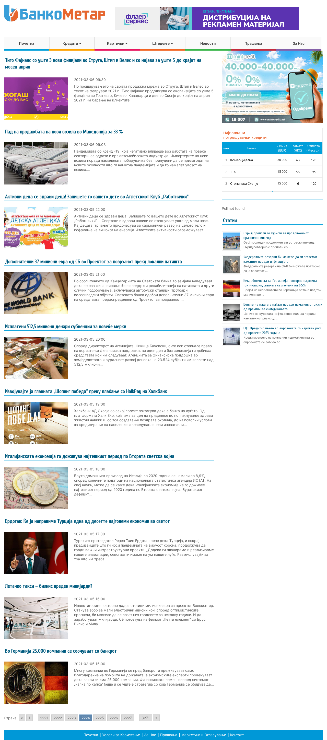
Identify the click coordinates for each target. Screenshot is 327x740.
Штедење (161, 43)
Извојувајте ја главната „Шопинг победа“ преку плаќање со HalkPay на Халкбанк (86, 391)
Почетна (26, 43)
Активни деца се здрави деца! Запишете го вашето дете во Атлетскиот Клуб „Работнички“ (97, 197)
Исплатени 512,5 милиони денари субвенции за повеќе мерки (65, 326)
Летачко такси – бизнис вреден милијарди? (48, 586)
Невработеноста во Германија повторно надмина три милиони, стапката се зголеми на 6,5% (280, 283)
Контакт (237, 735)
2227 (128, 718)
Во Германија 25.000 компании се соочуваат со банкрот (61, 651)
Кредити (71, 43)
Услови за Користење (121, 735)
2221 (44, 718)
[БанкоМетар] (54, 13)
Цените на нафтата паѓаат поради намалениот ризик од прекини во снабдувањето (282, 306)
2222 (58, 718)
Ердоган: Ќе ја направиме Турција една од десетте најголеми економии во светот (87, 521)
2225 (100, 718)
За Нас (299, 43)
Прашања (253, 43)
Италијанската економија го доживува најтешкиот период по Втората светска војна (89, 456)
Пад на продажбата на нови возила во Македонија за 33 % (64, 132)
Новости (208, 43)
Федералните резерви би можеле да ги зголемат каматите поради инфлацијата (280, 259)
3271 (146, 718)
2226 (114, 718)
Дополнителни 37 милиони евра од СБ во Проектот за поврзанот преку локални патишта (93, 261)
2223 (71, 718)
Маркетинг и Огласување (203, 735)
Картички (116, 43)
